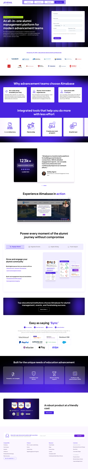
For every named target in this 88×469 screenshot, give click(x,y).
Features (29, 2)
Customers (38, 2)
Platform (49, 2)
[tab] (15, 247)
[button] (43, 185)
